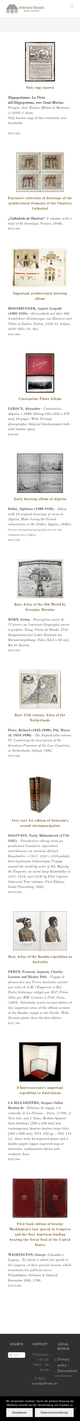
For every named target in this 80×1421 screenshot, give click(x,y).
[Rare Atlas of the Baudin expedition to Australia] (40, 930)
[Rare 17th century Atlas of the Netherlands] (40, 689)
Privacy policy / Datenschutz (63, 1365)
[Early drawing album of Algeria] (40, 473)
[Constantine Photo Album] (40, 373)
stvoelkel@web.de (44, 1383)
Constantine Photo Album (40, 399)
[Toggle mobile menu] (72, 6)
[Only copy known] (40, 61)
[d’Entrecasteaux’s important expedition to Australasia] (40, 1061)
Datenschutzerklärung (54, 1412)
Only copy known (40, 88)
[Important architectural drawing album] (40, 267)
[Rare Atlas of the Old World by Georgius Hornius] (40, 578)
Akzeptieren (19, 1412)
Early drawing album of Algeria (40, 499)
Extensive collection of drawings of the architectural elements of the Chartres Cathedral (40, 203)
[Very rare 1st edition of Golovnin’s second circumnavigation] (40, 794)
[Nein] (75, 1409)
